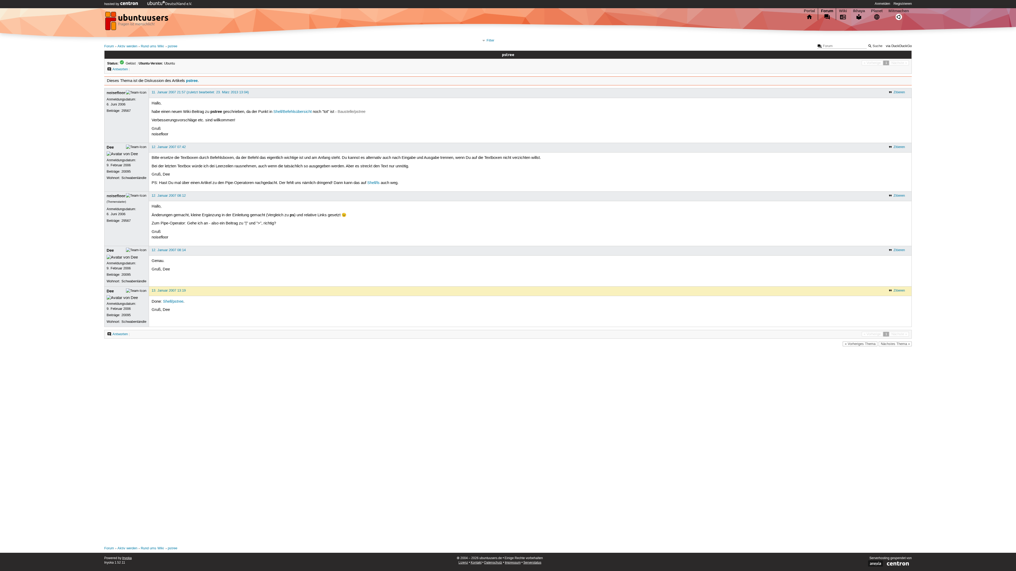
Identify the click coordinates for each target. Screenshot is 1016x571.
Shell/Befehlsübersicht (292, 111)
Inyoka (127, 558)
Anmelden (882, 4)
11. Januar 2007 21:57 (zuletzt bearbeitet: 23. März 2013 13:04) (200, 92)
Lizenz (463, 563)
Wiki (843, 10)
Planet (877, 10)
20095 (126, 171)
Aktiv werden (127, 46)
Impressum (513, 563)
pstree (172, 46)
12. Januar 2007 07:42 (169, 147)
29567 (126, 111)
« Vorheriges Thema (860, 344)
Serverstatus (532, 563)
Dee (110, 147)
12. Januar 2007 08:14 (169, 250)
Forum (827, 10)
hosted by (112, 4)
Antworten (120, 69)
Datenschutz (493, 563)
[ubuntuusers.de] (137, 22)
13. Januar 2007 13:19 (169, 290)
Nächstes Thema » (895, 344)
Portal (809, 10)
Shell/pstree (173, 301)
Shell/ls (373, 183)
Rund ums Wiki (152, 46)
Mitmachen (898, 10)
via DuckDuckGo (899, 46)
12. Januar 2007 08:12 (169, 196)
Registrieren (902, 4)
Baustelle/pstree (351, 111)
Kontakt (476, 563)
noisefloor (116, 92)
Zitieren (899, 92)
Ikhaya (859, 10)
